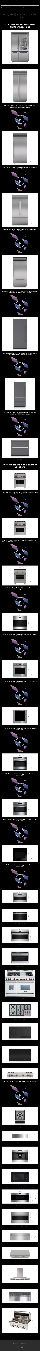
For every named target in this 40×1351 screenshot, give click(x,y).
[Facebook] (22, 1347)
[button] (20, 119)
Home (2, 7)
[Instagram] (18, 1347)
